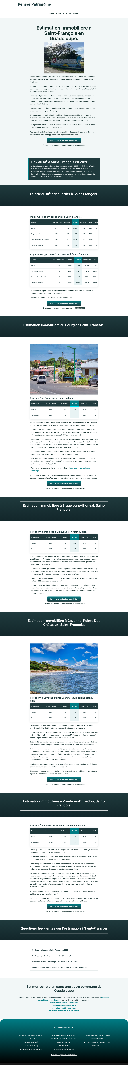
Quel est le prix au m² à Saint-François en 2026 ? (50, 950)
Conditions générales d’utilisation (64, 1055)
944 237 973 (31, 1039)
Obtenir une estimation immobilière (64, 140)
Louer (65, 13)
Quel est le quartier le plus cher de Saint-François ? (51, 956)
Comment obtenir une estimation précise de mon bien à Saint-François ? (59, 967)
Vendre (51, 13)
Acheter (58, 13)
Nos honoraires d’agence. (64, 1027)
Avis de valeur (74, 13)
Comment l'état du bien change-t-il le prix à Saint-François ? (55, 962)
